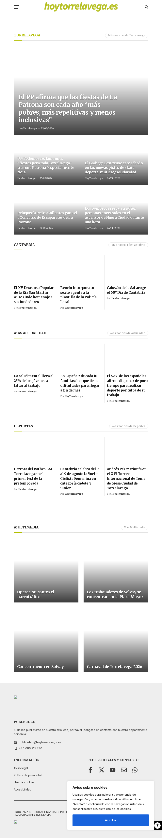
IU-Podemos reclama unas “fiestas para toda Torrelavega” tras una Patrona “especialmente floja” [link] (45, 165)
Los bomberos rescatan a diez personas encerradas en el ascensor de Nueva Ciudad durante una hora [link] (114, 215)
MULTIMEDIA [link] (26, 527)
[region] (110, 805)
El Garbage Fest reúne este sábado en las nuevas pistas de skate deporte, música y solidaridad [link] (114, 167)
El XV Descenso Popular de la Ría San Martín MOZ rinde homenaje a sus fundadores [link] (34, 295)
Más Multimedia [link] (134, 527)
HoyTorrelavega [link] (28, 128)
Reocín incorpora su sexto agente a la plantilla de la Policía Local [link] (78, 295)
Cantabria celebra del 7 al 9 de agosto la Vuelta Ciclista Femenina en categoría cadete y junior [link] (79, 478)
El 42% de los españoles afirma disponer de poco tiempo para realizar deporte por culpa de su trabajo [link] (127, 385)
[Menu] (16, 7)
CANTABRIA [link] (24, 245)
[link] (157, 825)
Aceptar (110, 820)
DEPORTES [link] (23, 426)
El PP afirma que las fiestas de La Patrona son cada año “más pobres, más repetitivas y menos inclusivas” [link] (68, 108)
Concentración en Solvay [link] (40, 666)
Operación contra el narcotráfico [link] (35, 594)
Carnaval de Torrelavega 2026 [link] (114, 666)
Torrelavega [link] (27, 35)
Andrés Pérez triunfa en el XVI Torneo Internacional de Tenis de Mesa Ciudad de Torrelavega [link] (127, 478)
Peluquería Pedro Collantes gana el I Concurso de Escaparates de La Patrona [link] (47, 217)
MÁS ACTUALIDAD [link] (30, 333)
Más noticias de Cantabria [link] (128, 245)
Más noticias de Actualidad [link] (127, 333)
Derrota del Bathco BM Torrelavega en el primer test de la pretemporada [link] (33, 476)
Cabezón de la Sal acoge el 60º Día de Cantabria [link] (126, 290)
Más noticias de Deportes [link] (128, 426)
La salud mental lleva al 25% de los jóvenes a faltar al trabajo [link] (34, 381)
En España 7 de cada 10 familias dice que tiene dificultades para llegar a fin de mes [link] (80, 383)
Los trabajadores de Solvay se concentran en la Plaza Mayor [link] (115, 594)
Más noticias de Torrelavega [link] (126, 35)
